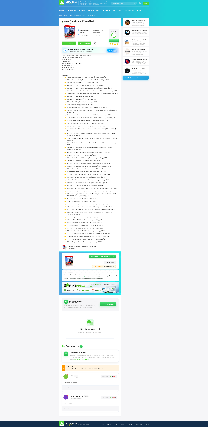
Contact (109, 424)
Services (141, 10)
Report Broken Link (85, 43)
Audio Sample (72, 15)
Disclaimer (139, 424)
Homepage (64, 15)
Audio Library (95, 10)
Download (70, 43)
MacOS (83, 10)
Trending (118, 10)
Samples (107, 10)
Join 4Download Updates (134, 78)
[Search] (134, 3)
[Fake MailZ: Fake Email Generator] (90, 288)
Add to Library (114, 40)
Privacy (123, 424)
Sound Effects (72, 248)
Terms (130, 424)
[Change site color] (140, 3)
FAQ (117, 424)
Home (63, 10)
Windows (73, 10)
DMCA (147, 424)
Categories (130, 10)
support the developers (81, 276)
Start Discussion (109, 304)
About (102, 424)
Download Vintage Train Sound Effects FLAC (102, 256)
